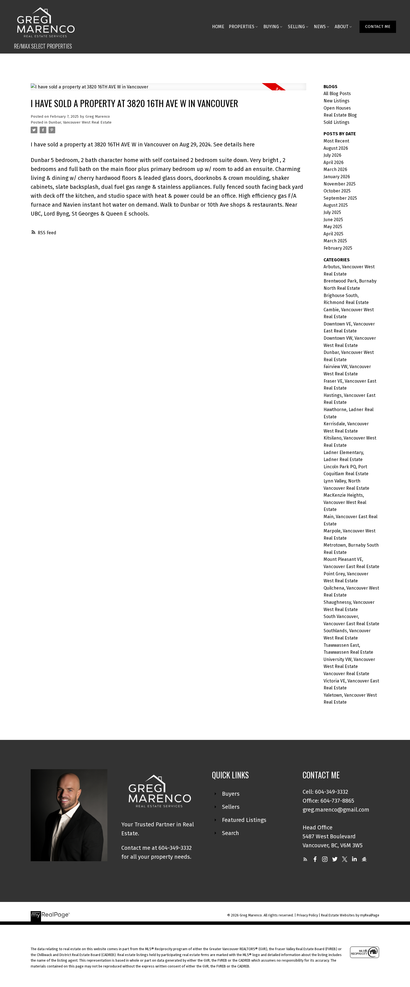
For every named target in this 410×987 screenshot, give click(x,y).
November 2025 (340, 184)
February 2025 (338, 248)
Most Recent (336, 141)
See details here (234, 144)
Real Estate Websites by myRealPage (350, 915)
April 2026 (334, 162)
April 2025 (333, 234)
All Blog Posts (337, 93)
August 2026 (336, 148)
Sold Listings (336, 122)
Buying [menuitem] (271, 26)
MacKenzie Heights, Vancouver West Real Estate (345, 502)
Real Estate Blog (340, 115)
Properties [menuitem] (241, 26)
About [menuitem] (341, 26)
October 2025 (337, 191)
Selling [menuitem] (296, 26)
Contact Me (377, 26)
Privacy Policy (307, 915)
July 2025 (332, 212)
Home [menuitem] (218, 26)
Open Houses (337, 108)
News (320, 26)
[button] (378, 27)
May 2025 (333, 226)
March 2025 (335, 240)
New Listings (336, 100)
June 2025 (333, 219)
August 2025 (336, 205)
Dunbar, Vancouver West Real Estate (80, 122)
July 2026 (332, 155)
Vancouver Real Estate (346, 673)
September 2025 (340, 198)
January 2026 (337, 176)
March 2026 (335, 169)
